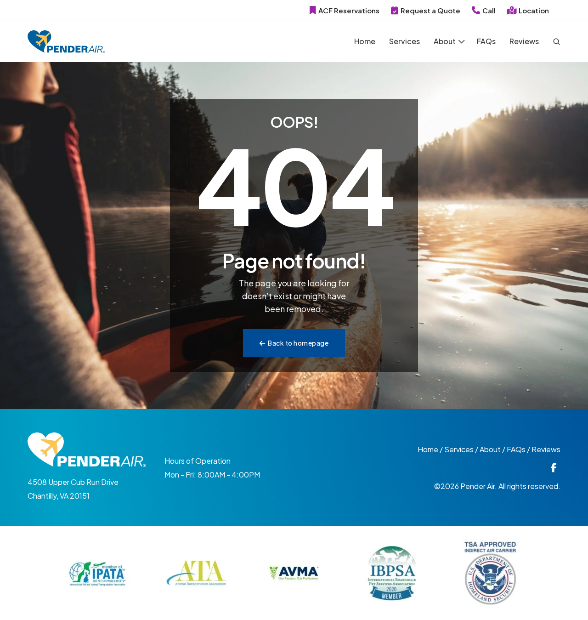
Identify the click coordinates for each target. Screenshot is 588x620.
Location (534, 10)
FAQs (486, 41)
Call (489, 10)
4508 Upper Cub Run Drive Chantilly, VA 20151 (73, 489)
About (445, 41)
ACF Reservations (348, 10)
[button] (461, 42)
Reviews (524, 41)
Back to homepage (298, 343)
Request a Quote (430, 10)
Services (404, 41)
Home (364, 41)
